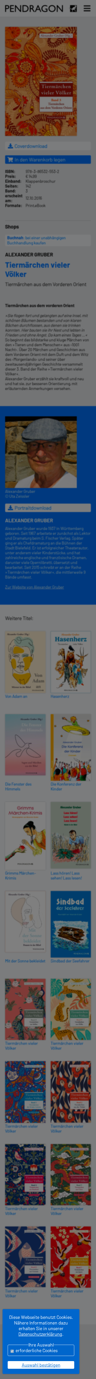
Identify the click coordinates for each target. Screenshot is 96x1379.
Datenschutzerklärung (40, 1334)
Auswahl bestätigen (41, 1365)
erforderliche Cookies (37, 1350)
